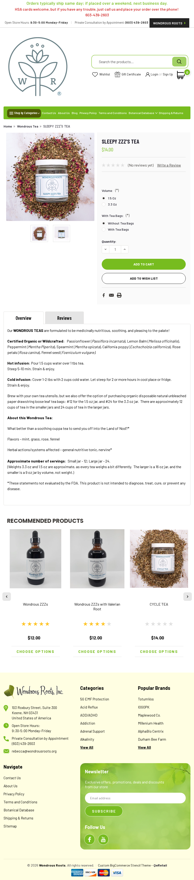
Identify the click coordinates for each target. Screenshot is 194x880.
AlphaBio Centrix (150, 731)
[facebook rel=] (89, 839)
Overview (23, 318)
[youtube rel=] (103, 839)
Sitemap (10, 826)
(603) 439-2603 (23, 743)
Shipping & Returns (171, 112)
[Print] (119, 295)
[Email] (111, 295)
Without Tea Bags (121, 223)
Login (154, 74)
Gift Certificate (131, 74)
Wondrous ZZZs (35, 604)
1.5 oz (112, 198)
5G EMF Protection (94, 699)
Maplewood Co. (149, 715)
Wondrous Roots (168, 23)
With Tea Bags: (115, 215)
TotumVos (146, 699)
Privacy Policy (88, 112)
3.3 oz (112, 204)
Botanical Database (141, 112)
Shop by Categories (25, 113)
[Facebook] (103, 295)
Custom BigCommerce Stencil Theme (124, 865)
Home (8, 126)
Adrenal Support (92, 731)
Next (90, 177)
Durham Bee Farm (152, 739)
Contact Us (49, 112)
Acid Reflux (89, 707)
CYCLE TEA (159, 604)
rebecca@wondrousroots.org (34, 751)
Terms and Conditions (113, 112)
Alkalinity (87, 739)
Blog (75, 112)
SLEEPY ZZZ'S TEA (56, 126)
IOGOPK (144, 707)
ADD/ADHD (88, 715)
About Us (64, 112)
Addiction (87, 723)
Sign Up (168, 74)
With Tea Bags (118, 229)
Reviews (64, 318)
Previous (10, 177)
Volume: (110, 190)
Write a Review (169, 165)
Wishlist (104, 74)
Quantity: (109, 241)
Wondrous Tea (27, 126)
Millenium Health (150, 723)
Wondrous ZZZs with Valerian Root (97, 606)
